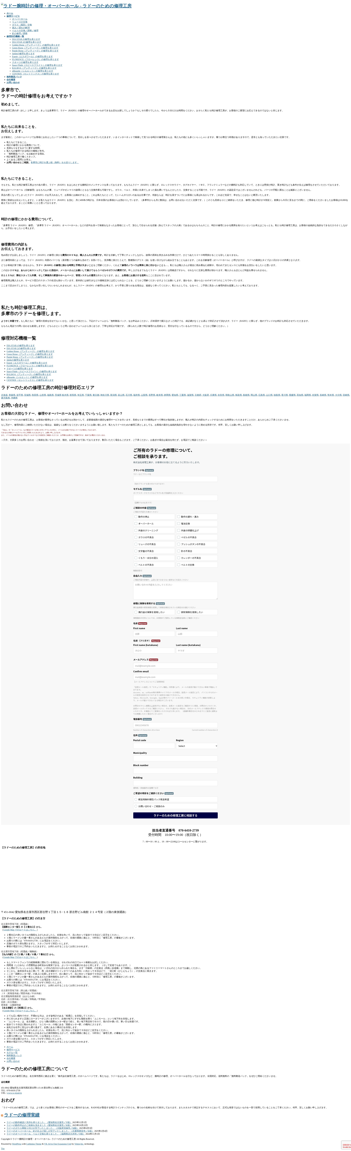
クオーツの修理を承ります (25, 62)
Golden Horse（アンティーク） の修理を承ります (36, 45)
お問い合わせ (13, 1061)
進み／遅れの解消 (21, 28)
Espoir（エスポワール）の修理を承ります (32, 56)
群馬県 (73, 395)
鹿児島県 (5, 398)
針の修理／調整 (19, 33)
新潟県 (113, 395)
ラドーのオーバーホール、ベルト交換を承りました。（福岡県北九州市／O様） (46, 1134)
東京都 (96, 395)
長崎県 (323, 395)
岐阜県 (159, 395)
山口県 (269, 395)
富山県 (121, 395)
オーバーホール (19, 19)
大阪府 (205, 395)
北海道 (4, 395)
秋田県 (35, 395)
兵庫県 (213, 395)
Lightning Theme (33, 1144)
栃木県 (65, 395)
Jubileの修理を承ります (23, 53)
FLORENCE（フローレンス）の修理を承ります (35, 59)
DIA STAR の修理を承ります (26, 39)
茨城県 (58, 395)
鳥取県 (238, 395)
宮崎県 (346, 395)
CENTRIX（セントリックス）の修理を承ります (35, 74)
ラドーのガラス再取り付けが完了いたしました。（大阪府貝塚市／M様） (43, 1128)
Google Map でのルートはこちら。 (20, 930)
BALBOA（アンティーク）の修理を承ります (34, 68)
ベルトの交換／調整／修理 (25, 30)
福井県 (136, 395)
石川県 (129, 395)
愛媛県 (292, 395)
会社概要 (11, 1058)
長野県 (152, 395)
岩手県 (19, 395)
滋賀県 (190, 395)
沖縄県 (14, 398)
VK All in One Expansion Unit (57, 1144)
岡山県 (254, 395)
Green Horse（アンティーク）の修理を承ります (35, 48)
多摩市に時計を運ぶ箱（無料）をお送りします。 (55, 162)
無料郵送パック (14, 1055)
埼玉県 (80, 395)
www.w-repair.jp (14, 1093)
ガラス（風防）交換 (22, 25)
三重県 (182, 395)
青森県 (12, 395)
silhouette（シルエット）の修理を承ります (32, 71)
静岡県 (167, 395)
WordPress (16, 1144)
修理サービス (13, 1050)
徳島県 (277, 395)
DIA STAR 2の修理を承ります (26, 42)
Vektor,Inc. (79, 1144)
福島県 (50, 395)
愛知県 (175, 395)
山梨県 (144, 395)
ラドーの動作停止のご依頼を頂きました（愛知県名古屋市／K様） (39, 1125)
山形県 (42, 395)
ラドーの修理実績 (22, 1114)
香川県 (284, 395)
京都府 (198, 395)
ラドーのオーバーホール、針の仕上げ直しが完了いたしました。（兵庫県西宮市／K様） (50, 1131)
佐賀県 (315, 395)
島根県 (246, 395)
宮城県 (27, 395)
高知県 (300, 395)
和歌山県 (229, 395)
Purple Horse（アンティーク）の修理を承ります (35, 51)
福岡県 (307, 395)
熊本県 (330, 395)
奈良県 (221, 395)
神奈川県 (104, 395)
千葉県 (88, 395)
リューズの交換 (19, 22)
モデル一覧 (12, 1052)
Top (3, 1148)
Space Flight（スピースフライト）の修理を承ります (37, 65)
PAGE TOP (341, 1113)
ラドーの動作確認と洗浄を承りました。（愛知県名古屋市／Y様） (39, 1122)
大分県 (338, 395)
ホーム (10, 1047)
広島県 (261, 395)
